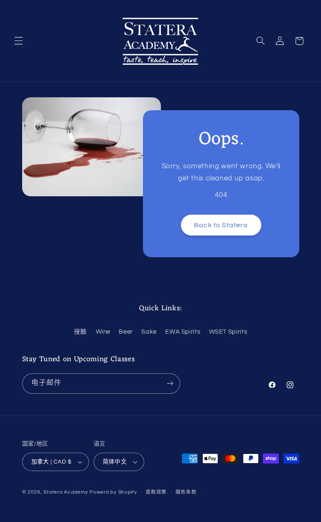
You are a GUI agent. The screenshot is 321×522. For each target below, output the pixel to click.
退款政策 (156, 492)
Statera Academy (65, 492)
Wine (103, 332)
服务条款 (186, 492)
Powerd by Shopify (113, 492)
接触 (80, 332)
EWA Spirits (182, 332)
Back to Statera (221, 225)
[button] (18, 41)
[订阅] (169, 383)
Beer (126, 332)
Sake (149, 332)
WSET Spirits (228, 332)
